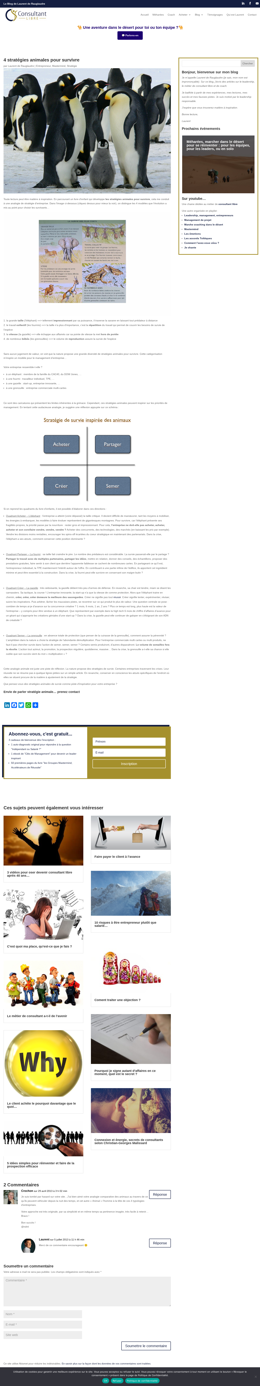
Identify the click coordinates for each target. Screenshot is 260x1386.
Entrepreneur (43, 65)
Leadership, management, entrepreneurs (208, 215)
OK (105, 1380)
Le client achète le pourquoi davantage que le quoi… (41, 1105)
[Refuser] (255, 1376)
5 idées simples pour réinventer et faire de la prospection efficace (40, 1164)
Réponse (160, 1194)
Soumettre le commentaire (146, 1346)
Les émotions (192, 233)
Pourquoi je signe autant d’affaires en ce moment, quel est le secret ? (125, 1072)
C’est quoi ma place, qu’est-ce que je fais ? (39, 946)
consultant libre (228, 204)
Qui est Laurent (235, 14)
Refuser (117, 1380)
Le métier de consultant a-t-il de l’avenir (37, 1016)
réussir (117, 597)
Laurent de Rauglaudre (21, 65)
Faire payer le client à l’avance (117, 856)
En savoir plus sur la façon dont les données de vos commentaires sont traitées (106, 1363)
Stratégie (72, 65)
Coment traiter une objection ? (117, 1000)
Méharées (158, 14)
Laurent (44, 1239)
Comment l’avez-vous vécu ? (201, 243)
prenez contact (68, 692)
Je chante (190, 247)
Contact (252, 14)
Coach (171, 14)
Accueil (145, 14)
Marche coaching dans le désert (203, 224)
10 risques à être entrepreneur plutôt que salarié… (125, 924)
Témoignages (215, 14)
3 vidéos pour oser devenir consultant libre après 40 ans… (39, 874)
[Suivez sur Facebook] (250, 3)
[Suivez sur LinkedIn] (243, 3)
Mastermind (58, 65)
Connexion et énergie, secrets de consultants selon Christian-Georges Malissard (128, 1141)
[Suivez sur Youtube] (257, 3)
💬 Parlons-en (130, 35)
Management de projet (197, 220)
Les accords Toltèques (198, 238)
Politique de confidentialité (142, 1380)
